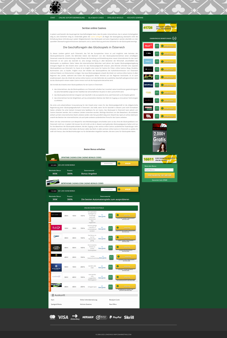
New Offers (113, 304)
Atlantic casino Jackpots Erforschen (125, 270)
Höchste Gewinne (135, 17)
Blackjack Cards (96, 17)
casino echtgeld (96, 37)
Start (52, 17)
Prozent (69, 170)
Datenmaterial (89, 170)
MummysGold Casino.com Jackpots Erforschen (125, 290)
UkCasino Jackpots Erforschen (126, 280)
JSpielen (127, 215)
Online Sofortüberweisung (72, 17)
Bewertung (168, 46)
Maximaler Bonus (55, 170)
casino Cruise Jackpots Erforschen (125, 251)
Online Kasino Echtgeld (94, 208)
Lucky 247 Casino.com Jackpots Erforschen (125, 219)
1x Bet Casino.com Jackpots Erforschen (125, 241)
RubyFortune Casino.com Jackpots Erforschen (126, 231)
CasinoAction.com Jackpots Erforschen (126, 260)
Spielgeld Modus (115, 17)
